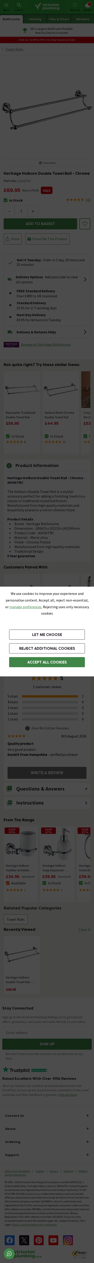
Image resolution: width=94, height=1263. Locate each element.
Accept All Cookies (47, 662)
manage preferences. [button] (25, 607)
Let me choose (47, 634)
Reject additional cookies (47, 648)
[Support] (9, 1253)
